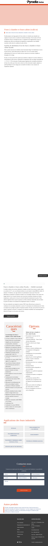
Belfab (18, 529)
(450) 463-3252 (35, 532)
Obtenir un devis (43, 275)
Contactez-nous (20, 534)
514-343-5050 (37, 537)
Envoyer (24, 490)
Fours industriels (20, 522)
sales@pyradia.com (36, 542)
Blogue (18, 536)
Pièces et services (20, 531)
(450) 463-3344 (35, 529)
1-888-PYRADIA (36, 534)
